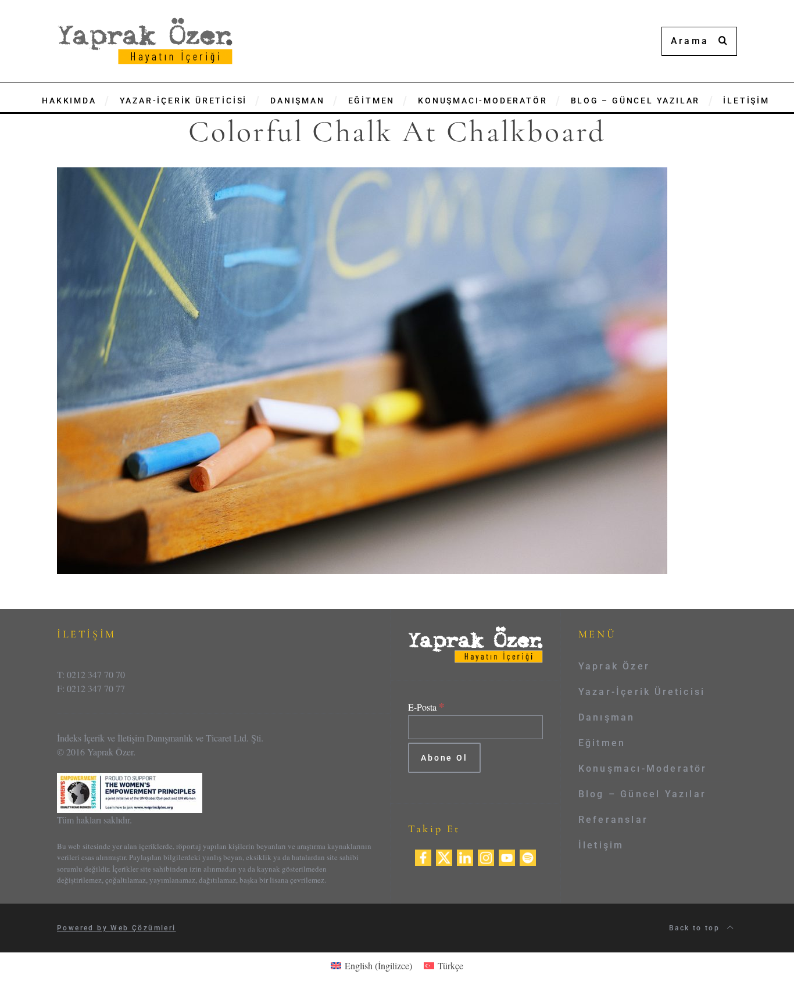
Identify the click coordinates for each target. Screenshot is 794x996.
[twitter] (444, 856)
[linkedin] (465, 856)
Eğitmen (601, 742)
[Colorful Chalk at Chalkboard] (362, 369)
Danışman (606, 717)
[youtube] (507, 856)
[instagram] (486, 856)
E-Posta (426, 707)
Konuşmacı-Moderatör (642, 768)
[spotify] (527, 856)
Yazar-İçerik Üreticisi (641, 691)
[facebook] (423, 856)
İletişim (601, 845)
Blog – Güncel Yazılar (642, 794)
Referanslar (613, 819)
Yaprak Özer (614, 666)
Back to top (696, 928)
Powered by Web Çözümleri (116, 928)
